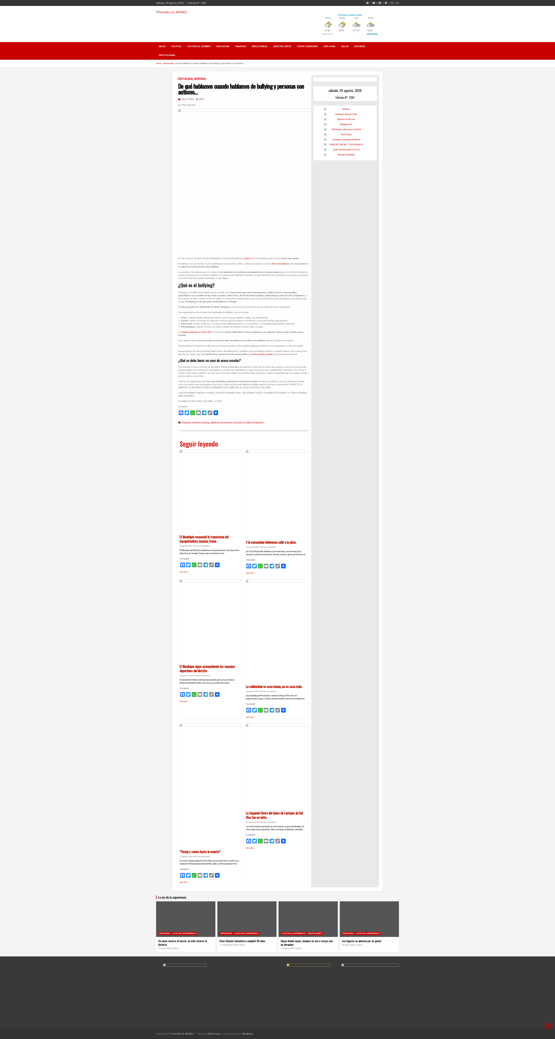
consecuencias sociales (261, 354)
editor (175, 948)
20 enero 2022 (348, 945)
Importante (226, 933)
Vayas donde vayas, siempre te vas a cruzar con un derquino (307, 942)
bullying (205, 422)
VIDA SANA (329, 46)
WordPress (247, 1033)
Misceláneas (260, 46)
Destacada (185, 79)
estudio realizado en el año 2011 (196, 332)
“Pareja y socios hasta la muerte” (200, 851)
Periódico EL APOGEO (183, 1033)
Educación (223, 46)
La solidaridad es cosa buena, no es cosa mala (274, 686)
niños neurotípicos (280, 263)
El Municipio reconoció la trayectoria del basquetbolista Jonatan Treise (204, 539)
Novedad (200, 79)
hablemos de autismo (221, 422)
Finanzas (240, 46)
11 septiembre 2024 (229, 945)
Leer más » (184, 572)
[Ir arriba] (548, 1026)
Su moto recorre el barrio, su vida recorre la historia (182, 942)
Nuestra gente (282, 46)
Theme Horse (214, 1033)
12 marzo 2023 (288, 948)
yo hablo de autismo (253, 422)
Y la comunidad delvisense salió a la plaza (271, 542)
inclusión (237, 422)
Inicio (162, 46)
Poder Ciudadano (307, 46)
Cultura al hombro (199, 46)
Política (176, 46)
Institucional (167, 55)
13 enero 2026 (164, 948)
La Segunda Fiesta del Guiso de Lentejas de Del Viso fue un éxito (274, 815)
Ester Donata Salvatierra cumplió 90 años (242, 941)
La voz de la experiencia (184, 933)
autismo (248, 258)
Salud (344, 46)
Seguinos (359, 46)
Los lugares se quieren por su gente (361, 941)
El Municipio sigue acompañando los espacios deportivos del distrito (207, 668)
